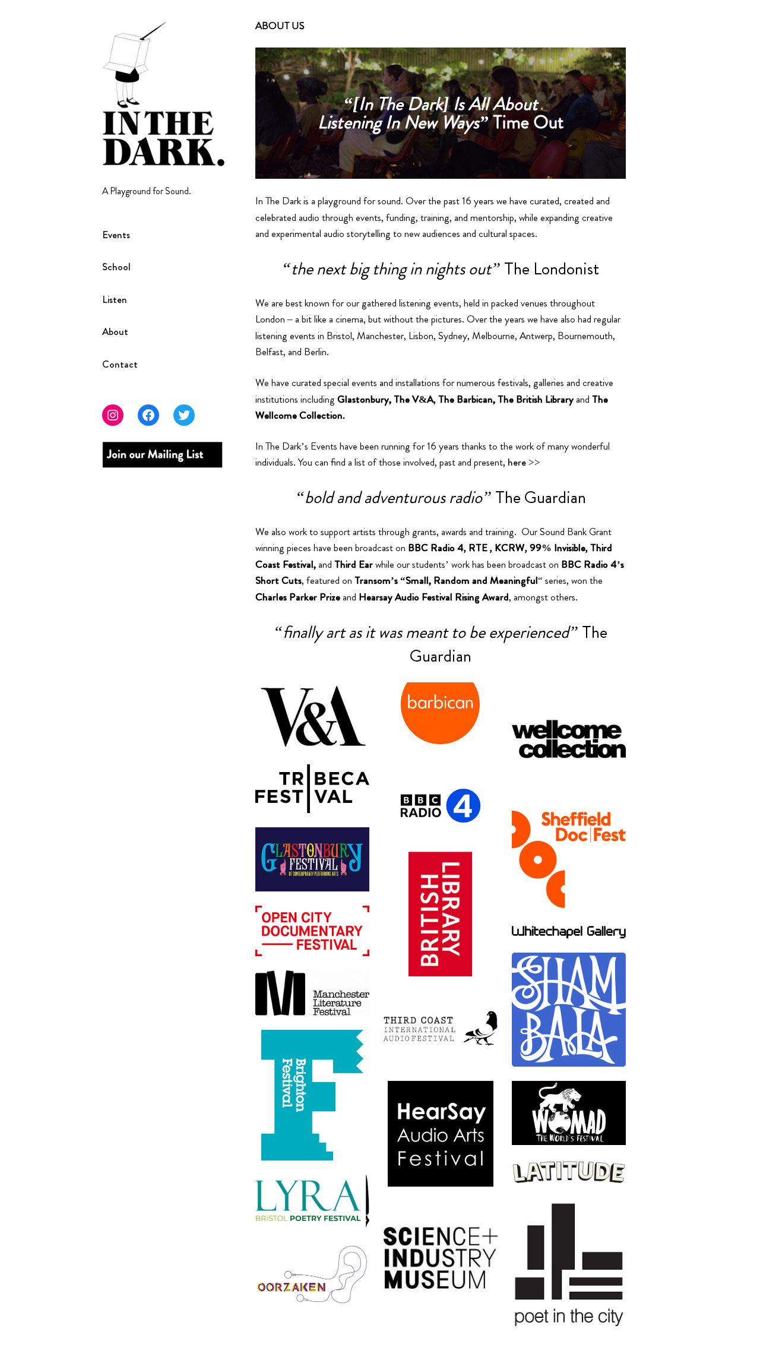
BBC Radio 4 (436, 547)
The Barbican (465, 399)
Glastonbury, (365, 399)
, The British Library (534, 399)
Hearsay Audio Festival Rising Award (434, 597)
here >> (524, 462)
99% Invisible (557, 547)
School (116, 267)
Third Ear (353, 564)
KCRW (510, 547)
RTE (479, 547)
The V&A (413, 399)
